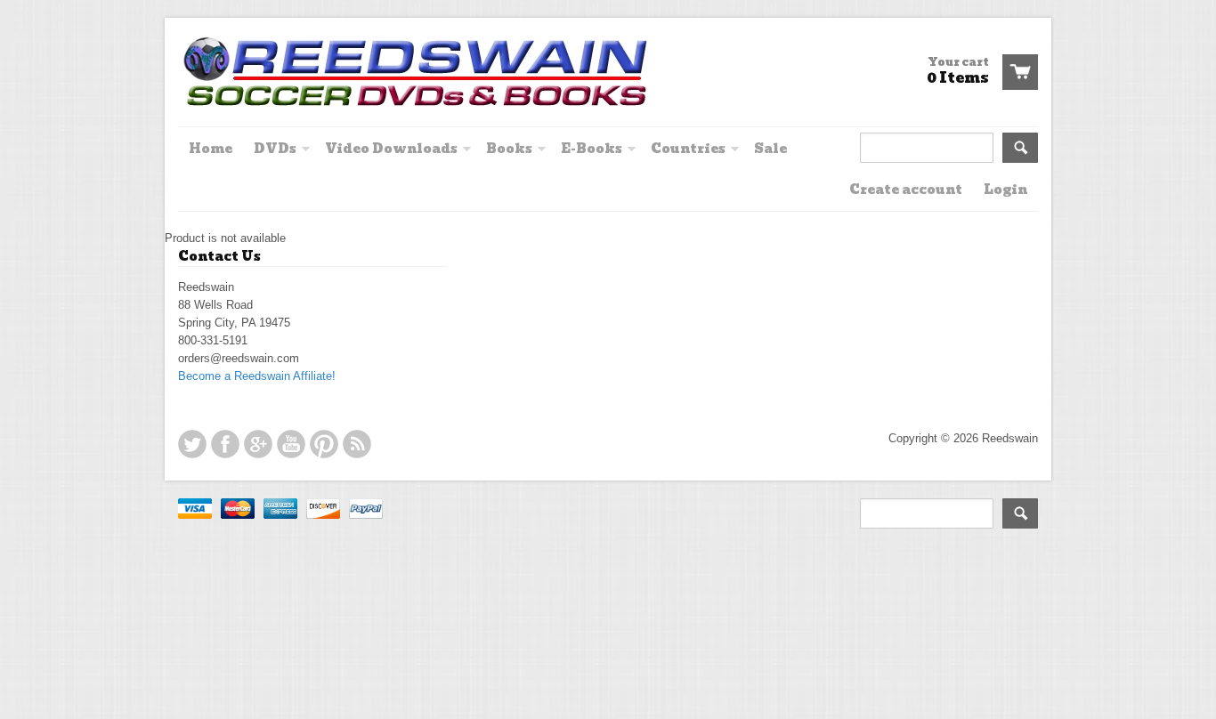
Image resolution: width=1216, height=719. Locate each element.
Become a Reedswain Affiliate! (257, 376)
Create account (905, 189)
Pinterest (324, 444)
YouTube (291, 444)
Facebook (225, 444)
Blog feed (357, 444)
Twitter (192, 444)
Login (1005, 189)
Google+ (258, 444)
